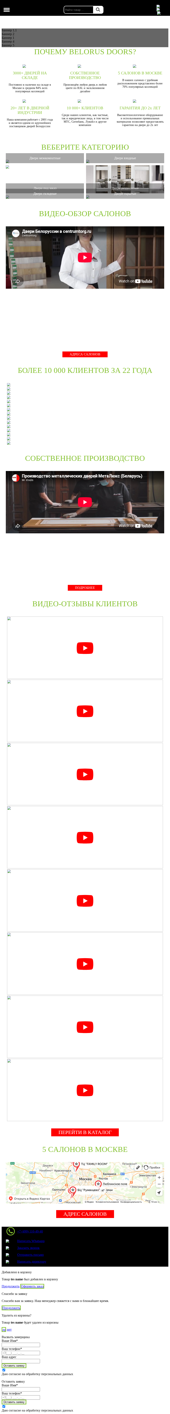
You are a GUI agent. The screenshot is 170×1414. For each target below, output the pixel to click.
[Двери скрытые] (125, 197)
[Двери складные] (45, 197)
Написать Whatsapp (31, 1241)
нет (9, 1329)
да (3, 1329)
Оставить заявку (14, 1365)
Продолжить (10, 1286)
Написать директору (31, 1261)
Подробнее (85, 587)
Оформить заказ (32, 1286)
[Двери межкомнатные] (45, 161)
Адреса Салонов (85, 354)
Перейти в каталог (85, 1132)
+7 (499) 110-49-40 (30, 1231)
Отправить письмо (30, 1254)
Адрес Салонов (85, 1214)
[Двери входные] (125, 161)
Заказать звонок (28, 1248)
